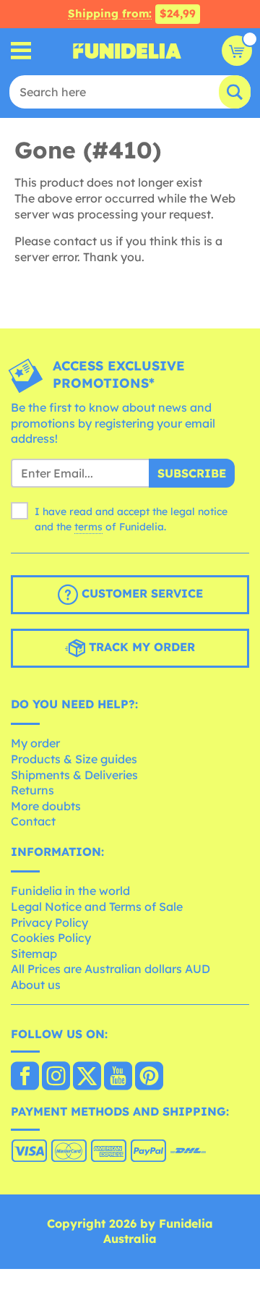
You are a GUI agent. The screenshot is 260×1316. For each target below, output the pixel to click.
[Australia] (25, 1077)
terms (88, 526)
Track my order (140, 647)
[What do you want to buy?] (21, 51)
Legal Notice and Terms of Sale (97, 906)
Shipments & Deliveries (74, 775)
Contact (33, 821)
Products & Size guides (74, 759)
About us (36, 984)
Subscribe (191, 473)
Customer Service (140, 593)
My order (35, 743)
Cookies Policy (51, 937)
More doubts (46, 806)
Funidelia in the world (70, 890)
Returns (32, 790)
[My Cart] (237, 50)
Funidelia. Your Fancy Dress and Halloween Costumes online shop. (127, 51)
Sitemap (34, 953)
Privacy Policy (49, 922)
